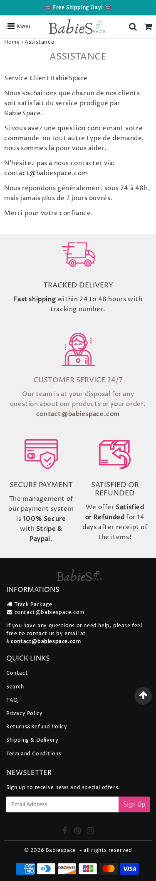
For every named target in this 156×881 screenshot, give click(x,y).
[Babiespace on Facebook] (65, 832)
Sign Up (134, 804)
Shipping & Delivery (32, 740)
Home (12, 42)
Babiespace (61, 850)
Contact (17, 673)
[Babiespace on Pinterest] (78, 832)
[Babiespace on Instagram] (91, 832)
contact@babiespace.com (49, 612)
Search (15, 686)
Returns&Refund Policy (36, 726)
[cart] (148, 26)
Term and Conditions (33, 753)
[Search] (133, 26)
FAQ (12, 700)
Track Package (33, 604)
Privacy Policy (24, 713)
